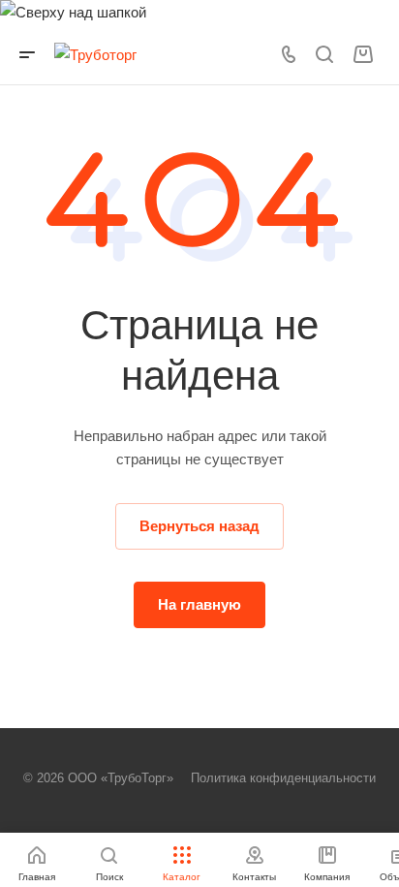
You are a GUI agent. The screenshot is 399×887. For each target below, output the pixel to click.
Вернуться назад (199, 526)
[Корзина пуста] (363, 55)
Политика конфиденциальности (283, 778)
